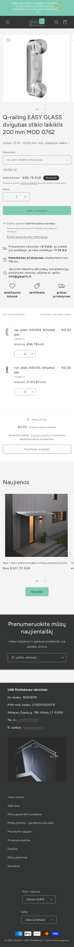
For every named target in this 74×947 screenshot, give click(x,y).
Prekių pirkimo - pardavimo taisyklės (31, 823)
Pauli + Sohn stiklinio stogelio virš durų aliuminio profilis (35, 563)
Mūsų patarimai (17, 857)
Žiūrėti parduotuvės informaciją (27, 237)
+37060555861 (28, 720)
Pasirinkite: (9, 152)
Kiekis (6, 189)
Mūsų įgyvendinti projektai (25, 814)
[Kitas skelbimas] (67, 8)
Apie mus (14, 805)
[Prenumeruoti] (62, 657)
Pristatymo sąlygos (20, 831)
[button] (7, 22)
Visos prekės (16, 797)
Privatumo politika (19, 840)
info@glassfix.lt (33, 727)
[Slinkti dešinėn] (45, 109)
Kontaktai (14, 866)
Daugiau (37, 591)
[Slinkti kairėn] (28, 109)
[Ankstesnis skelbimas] (7, 8)
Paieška (12, 849)
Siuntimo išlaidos (29, 183)
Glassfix (18, 940)
